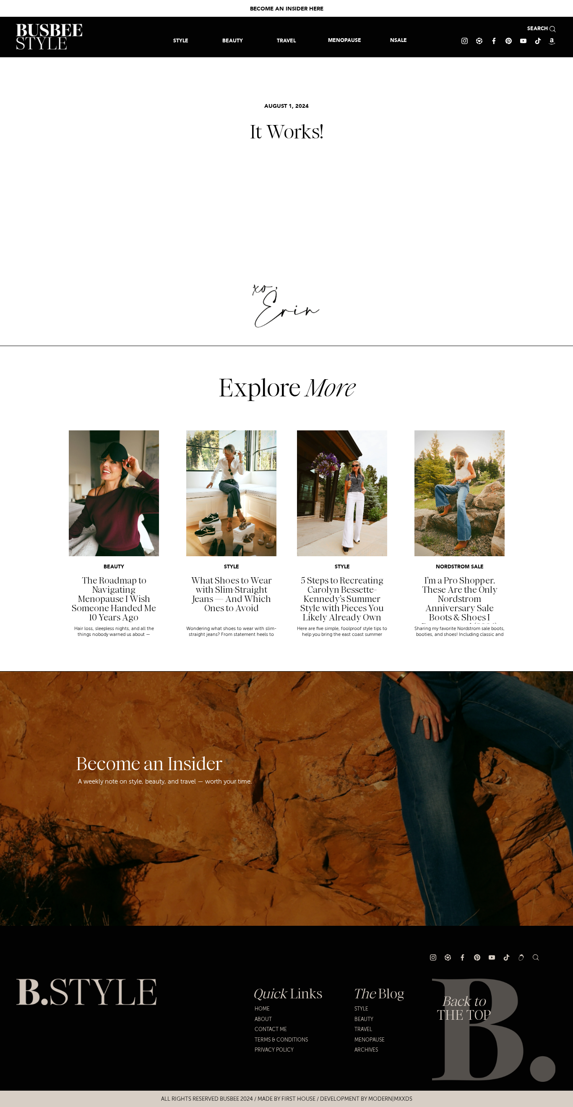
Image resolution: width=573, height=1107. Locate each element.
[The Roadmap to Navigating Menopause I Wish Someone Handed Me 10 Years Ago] (114, 493)
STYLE (231, 567)
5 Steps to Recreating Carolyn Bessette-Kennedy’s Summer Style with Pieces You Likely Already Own (342, 599)
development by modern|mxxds (366, 1099)
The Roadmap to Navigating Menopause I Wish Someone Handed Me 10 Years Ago (114, 599)
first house (298, 1099)
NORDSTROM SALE (460, 567)
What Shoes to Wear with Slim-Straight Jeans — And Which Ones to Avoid (231, 594)
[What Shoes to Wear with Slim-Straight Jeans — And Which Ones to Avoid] (231, 493)
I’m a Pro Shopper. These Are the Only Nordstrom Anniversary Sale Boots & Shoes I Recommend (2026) (459, 603)
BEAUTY (114, 567)
